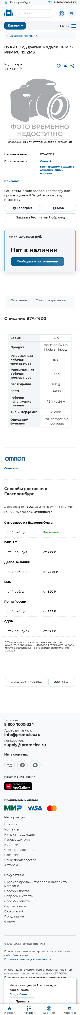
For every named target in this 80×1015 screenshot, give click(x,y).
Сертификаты (15, 906)
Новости (11, 824)
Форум (9, 921)
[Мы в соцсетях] (9, 765)
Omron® (45, 161)
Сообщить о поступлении (37, 261)
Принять (22, 1001)
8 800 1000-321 (19, 725)
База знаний (13, 911)
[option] (40, 108)
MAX (60, 208)
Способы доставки (51, 300)
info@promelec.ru (22, 735)
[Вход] (61, 13)
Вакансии (11, 855)
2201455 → (62, 682)
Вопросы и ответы (18, 896)
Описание (11, 181)
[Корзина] (71, 13)
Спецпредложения (19, 850)
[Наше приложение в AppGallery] (18, 787)
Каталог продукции (19, 834)
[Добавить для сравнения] (65, 66)
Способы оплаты (17, 901)
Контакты (11, 829)
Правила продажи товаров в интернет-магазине (35, 884)
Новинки (11, 844)
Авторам (11, 865)
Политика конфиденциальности (27, 959)
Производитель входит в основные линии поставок (57, 170)
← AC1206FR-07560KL (27, 682)
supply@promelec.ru (25, 745)
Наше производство (20, 860)
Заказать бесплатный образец (40, 217)
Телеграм (24, 208)
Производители (17, 839)
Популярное (14, 916)
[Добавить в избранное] (59, 66)
